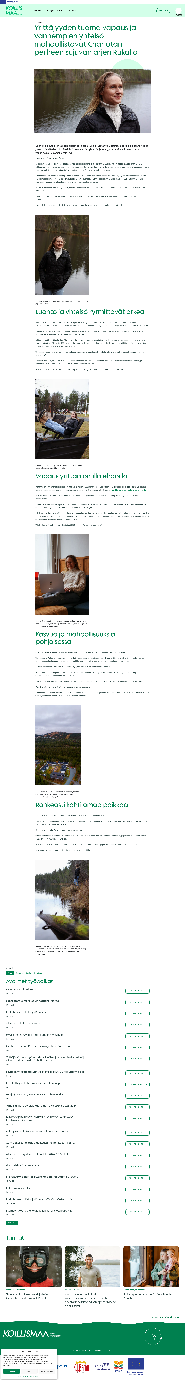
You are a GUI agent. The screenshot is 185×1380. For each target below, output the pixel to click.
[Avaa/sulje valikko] (178, 11)
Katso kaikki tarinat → (165, 1317)
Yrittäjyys (71, 11)
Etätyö (50, 11)
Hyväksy (11, 1371)
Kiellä (29, 1371)
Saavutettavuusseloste (103, 1350)
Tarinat (60, 11)
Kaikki (9, 973)
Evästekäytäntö (23, 1376)
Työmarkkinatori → (138, 991)
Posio (28, 973)
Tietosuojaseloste (34, 1376)
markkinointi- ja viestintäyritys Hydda (129, 490)
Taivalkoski (38, 973)
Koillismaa (37, 11)
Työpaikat (163, 11)
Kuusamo (19, 973)
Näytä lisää (11, 1223)
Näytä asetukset (46, 1371)
